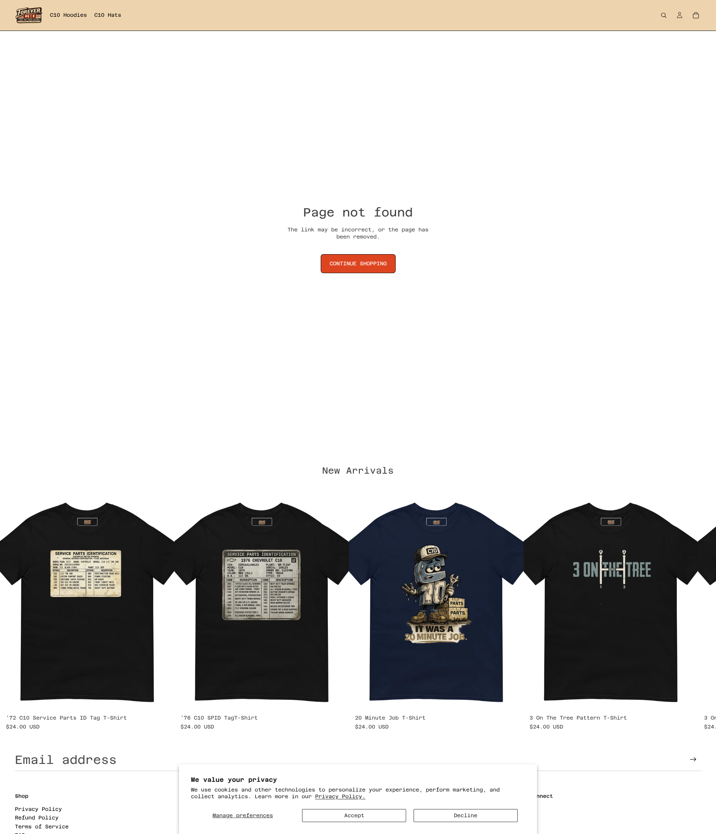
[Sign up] (693, 759)
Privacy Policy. (340, 796)
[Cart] (696, 15)
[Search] (664, 15)
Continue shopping (358, 263)
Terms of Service (42, 826)
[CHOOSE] (163, 700)
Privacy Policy (38, 809)
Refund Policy (37, 818)
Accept (354, 815)
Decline (465, 815)
